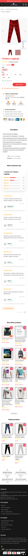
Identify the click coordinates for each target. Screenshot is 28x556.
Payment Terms (4, 522)
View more (14, 413)
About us (3, 505)
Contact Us (3, 527)
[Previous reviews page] (17, 312)
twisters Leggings (6, 456)
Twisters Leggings (5, 11)
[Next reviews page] (25, 312)
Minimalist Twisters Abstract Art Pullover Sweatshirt (20, 402)
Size (3, 72)
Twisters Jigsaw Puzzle (7, 338)
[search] (23, 4)
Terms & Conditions (5, 507)
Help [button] (25, 554)
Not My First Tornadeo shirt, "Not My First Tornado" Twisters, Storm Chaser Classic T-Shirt (7, 403)
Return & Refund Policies (6, 525)
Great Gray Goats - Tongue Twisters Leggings (19, 458)
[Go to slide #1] (10, 52)
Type (3, 67)
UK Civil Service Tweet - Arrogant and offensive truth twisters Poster (20, 340)
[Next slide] (25, 31)
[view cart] (26, 4)
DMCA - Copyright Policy (6, 511)
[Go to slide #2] (18, 52)
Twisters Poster (5, 360)
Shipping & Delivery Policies (7, 520)
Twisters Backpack (19, 360)
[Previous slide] (2, 31)
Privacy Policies (4, 509)
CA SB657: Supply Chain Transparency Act (11, 513)
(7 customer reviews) (13, 62)
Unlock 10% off (3, 549)
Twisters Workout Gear (11, 9)
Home (2, 9)
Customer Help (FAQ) (6, 529)
